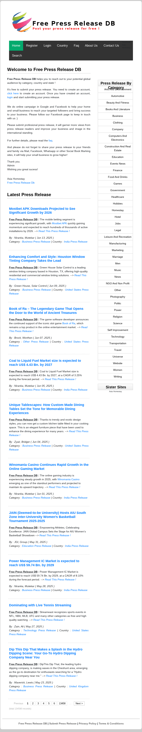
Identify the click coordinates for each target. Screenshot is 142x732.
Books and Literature (118, 109)
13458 (62, 703)
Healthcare (117, 196)
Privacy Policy (88, 723)
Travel (117, 349)
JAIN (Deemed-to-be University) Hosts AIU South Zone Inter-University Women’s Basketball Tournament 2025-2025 (47, 517)
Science (117, 323)
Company (117, 129)
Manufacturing (117, 243)
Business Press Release (36, 241)
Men (117, 263)
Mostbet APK (59, 223)
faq (50, 140)
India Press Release (75, 241)
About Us (91, 45)
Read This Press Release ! (54, 231)
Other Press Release (36, 341)
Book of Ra (68, 323)
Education (118, 156)
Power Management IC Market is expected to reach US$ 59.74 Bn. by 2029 (44, 563)
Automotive (117, 95)
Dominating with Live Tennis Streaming (40, 605)
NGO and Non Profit (117, 283)
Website (117, 363)
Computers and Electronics (118, 137)
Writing (118, 376)
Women (117, 369)
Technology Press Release (39, 630)
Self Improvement (117, 329)
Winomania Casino (69, 479)
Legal (117, 230)
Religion (117, 316)
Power (117, 310)
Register (32, 45)
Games (118, 183)
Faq (76, 45)
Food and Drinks (117, 176)
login (10, 97)
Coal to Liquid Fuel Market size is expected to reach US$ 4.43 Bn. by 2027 (45, 363)
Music (117, 270)
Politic (117, 303)
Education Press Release (36, 545)
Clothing (118, 122)
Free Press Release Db (21, 182)
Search (17, 55)
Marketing (118, 250)
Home (16, 45)
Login (47, 45)
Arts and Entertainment (117, 89)
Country (62, 45)
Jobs (118, 223)
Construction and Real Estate (118, 148)
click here (13, 93)
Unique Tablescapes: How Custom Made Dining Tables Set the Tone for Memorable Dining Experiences (46, 409)
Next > (79, 703)
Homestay (118, 210)
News (117, 276)
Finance (117, 170)
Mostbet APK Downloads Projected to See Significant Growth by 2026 (42, 211)
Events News (117, 163)
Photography (117, 296)
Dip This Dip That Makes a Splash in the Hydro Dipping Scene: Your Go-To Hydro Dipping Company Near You (45, 653)
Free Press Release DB (32, 723)
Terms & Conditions (111, 723)
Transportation (117, 343)
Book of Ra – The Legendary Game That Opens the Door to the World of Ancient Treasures (46, 311)
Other (117, 290)
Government (117, 190)
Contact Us (111, 45)
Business (117, 115)
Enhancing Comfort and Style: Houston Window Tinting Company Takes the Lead (47, 259)
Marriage (117, 256)
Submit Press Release (63, 723)
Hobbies (118, 203)
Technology (117, 336)
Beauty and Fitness (117, 102)
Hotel (118, 216)
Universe (118, 356)
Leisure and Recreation (117, 236)
